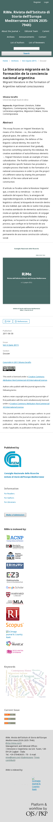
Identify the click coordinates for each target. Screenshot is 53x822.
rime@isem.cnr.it (13, 757)
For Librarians (10, 502)
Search (26, 53)
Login (46, 2)
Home (5, 60)
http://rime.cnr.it (13, 743)
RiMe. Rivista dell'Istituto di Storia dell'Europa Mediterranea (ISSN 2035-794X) (26, 18)
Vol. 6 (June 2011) (29, 60)
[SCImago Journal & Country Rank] (15, 637)
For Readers (9, 493)
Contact (42, 36)
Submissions (27, 757)
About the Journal (10, 31)
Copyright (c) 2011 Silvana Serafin (17, 362)
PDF (8, 321)
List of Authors (17, 42)
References (22, 321)
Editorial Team (31, 31)
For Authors (9, 498)
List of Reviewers (37, 42)
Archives (11, 36)
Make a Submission (15, 515)
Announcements (26, 36)
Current (45, 31)
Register (37, 2)
